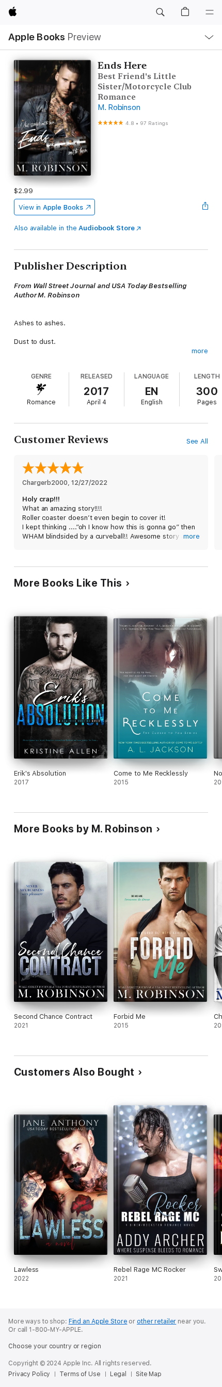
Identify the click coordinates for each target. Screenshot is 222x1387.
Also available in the (74, 228)
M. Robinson (119, 107)
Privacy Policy (29, 1374)
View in (51, 207)
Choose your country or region (54, 1346)
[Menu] (209, 12)
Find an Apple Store (98, 1321)
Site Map (149, 1374)
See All (197, 441)
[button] (160, 12)
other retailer (156, 1321)
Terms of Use (80, 1374)
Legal (118, 1374)
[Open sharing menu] (205, 207)
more (200, 351)
